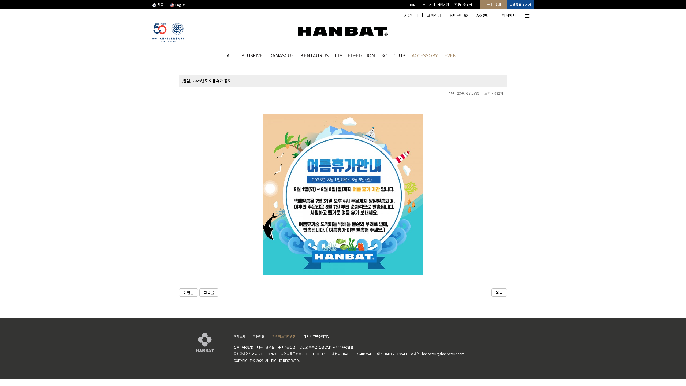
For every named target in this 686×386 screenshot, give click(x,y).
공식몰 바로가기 (520, 4)
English (180, 4)
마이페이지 (507, 15)
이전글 (188, 292)
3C (384, 55)
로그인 (427, 4)
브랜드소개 (493, 4)
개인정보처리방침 (284, 336)
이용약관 (259, 336)
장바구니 (458, 15)
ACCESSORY (425, 55)
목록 (499, 292)
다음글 (209, 292)
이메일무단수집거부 (316, 336)
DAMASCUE (281, 55)
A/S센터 (483, 15)
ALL (231, 55)
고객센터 (434, 15)
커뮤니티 (411, 15)
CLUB (399, 55)
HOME (413, 4)
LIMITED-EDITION (355, 55)
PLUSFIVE (252, 55)
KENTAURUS (314, 55)
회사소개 (239, 336)
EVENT (452, 55)
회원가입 (443, 4)
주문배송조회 (463, 4)
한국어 (162, 4)
